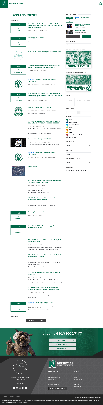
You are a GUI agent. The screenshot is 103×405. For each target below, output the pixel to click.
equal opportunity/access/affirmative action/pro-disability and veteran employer (34, 400)
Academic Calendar (53, 375)
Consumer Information (53, 384)
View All (41, 320)
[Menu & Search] (100, 4)
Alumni (75, 375)
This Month (78, 104)
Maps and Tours (52, 382)
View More (31, 320)
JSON (84, 170)
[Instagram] (20, 388)
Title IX (89, 400)
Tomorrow (70, 100)
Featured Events (73, 37)
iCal (73, 170)
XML (78, 170)
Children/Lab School (78, 379)
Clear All (86, 37)
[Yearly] (28, 41)
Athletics (76, 377)
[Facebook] (14, 388)
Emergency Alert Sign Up (54, 377)
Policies (18, 396)
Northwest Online (78, 386)
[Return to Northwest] (4, 4)
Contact (5, 396)
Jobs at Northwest (78, 382)
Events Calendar (16, 4)
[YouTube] (23, 388)
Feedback (12, 396)
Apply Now (61, 340)
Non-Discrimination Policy (23, 402)
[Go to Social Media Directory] (26, 388)
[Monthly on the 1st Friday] (28, 170)
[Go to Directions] (20, 375)
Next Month (87, 104)
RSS (68, 170)
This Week (79, 100)
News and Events (52, 379)
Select (68, 145)
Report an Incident (57, 388)
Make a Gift (76, 384)
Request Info (61, 349)
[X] (17, 388)
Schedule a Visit (61, 344)
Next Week (70, 104)
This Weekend (87, 100)
